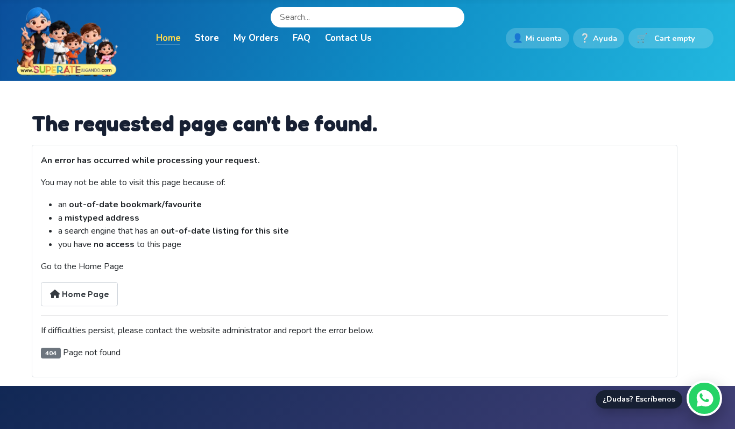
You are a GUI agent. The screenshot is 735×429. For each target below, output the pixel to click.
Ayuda (598, 38)
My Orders (256, 38)
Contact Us (348, 38)
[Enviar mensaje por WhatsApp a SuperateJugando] (704, 398)
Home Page (84, 294)
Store (207, 38)
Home (168, 38)
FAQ (301, 38)
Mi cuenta (537, 38)
